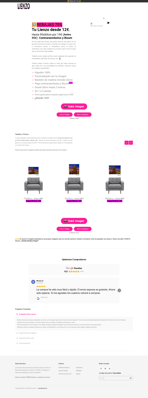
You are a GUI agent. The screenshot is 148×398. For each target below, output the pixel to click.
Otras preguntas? (24, 340)
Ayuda (78, 370)
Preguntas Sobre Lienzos (27, 311)
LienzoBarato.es (42, 385)
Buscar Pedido (63, 367)
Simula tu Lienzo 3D (65, 370)
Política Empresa (64, 364)
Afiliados (79, 367)
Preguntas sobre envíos (26, 334)
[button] (28, 288)
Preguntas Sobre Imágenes (28, 329)
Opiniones (79, 364)
